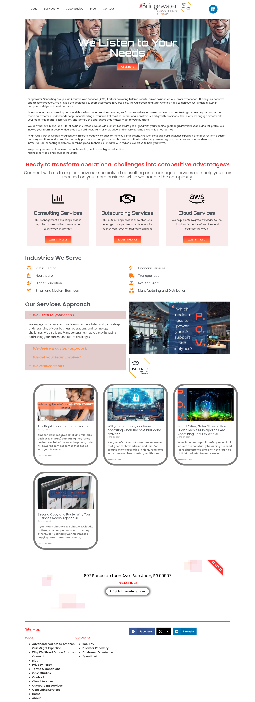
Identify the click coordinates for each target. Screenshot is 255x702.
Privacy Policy (42, 665)
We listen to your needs (53, 315)
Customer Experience (97, 652)
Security (88, 644)
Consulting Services (46, 690)
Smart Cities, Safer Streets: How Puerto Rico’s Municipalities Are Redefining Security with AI (202, 430)
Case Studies (74, 9)
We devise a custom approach (60, 348)
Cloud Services (42, 681)
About (33, 9)
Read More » (45, 455)
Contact (108, 9)
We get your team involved (57, 357)
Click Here (127, 67)
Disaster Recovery (95, 648)
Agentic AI (89, 656)
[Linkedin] (213, 9)
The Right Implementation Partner (64, 426)
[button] (29, 54)
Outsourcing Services (47, 686)
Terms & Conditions (46, 669)
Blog (93, 9)
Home (36, 694)
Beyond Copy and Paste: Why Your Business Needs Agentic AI (64, 516)
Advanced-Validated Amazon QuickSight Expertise (53, 646)
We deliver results (48, 366)
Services (49, 9)
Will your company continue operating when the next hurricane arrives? (134, 430)
